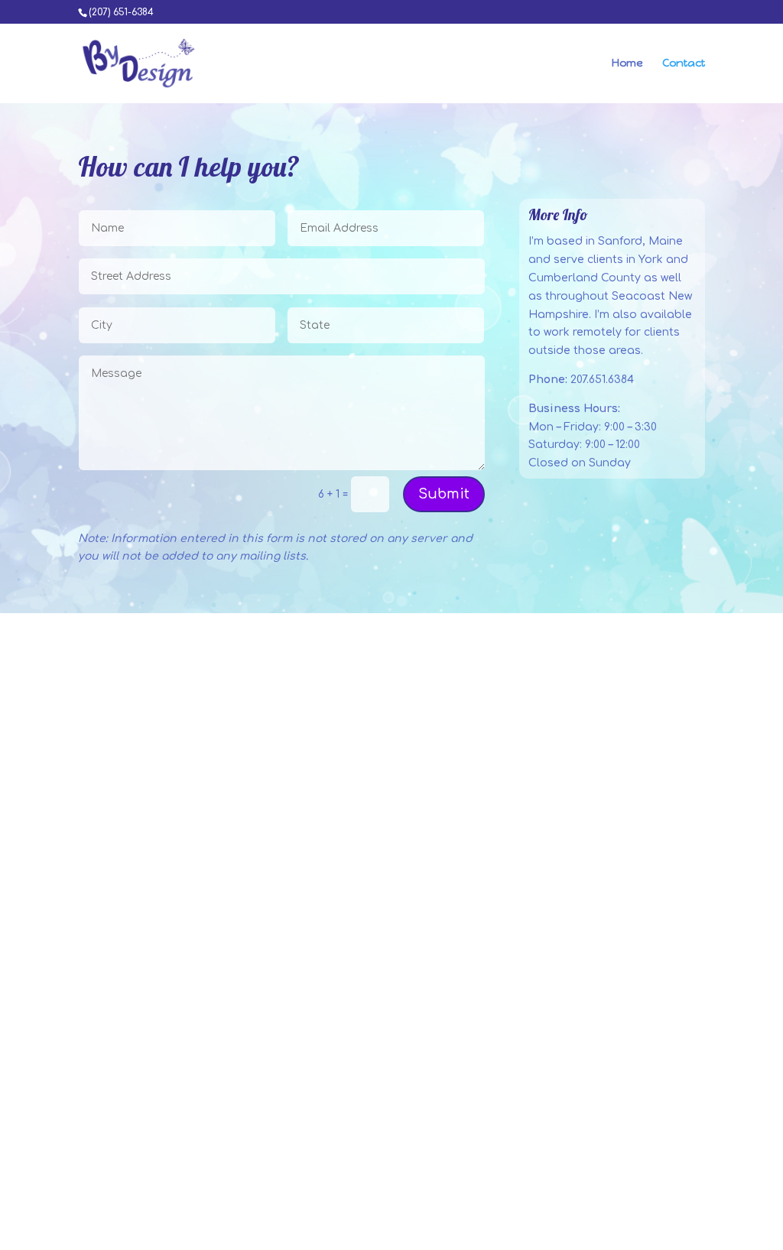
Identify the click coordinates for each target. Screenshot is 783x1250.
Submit (443, 494)
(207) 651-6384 (121, 12)
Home (627, 64)
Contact (683, 64)
